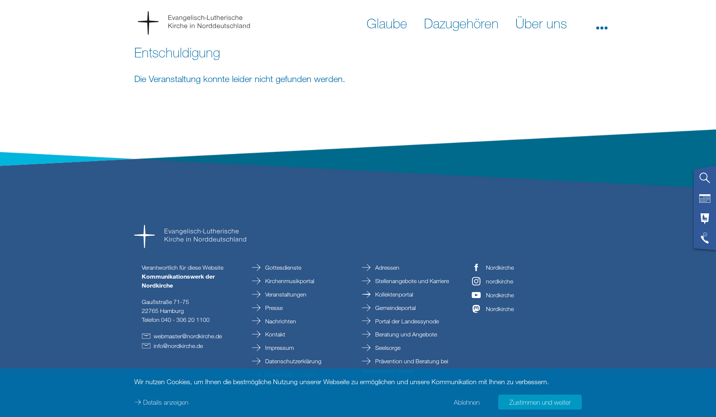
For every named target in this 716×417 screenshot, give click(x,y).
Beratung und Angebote (405, 334)
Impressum (279, 347)
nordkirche (499, 281)
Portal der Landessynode (406, 321)
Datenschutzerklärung (292, 361)
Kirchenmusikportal (289, 281)
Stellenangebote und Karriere (411, 281)
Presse (273, 307)
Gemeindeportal (395, 307)
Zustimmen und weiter (540, 402)
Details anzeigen (165, 402)
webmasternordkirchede (188, 336)
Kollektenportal (393, 294)
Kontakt (274, 334)
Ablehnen (467, 402)
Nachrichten (280, 321)
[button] (602, 23)
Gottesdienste (282, 267)
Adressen (386, 267)
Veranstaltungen (285, 294)
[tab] (704, 181)
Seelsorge (387, 347)
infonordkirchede (178, 345)
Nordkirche (500, 267)
